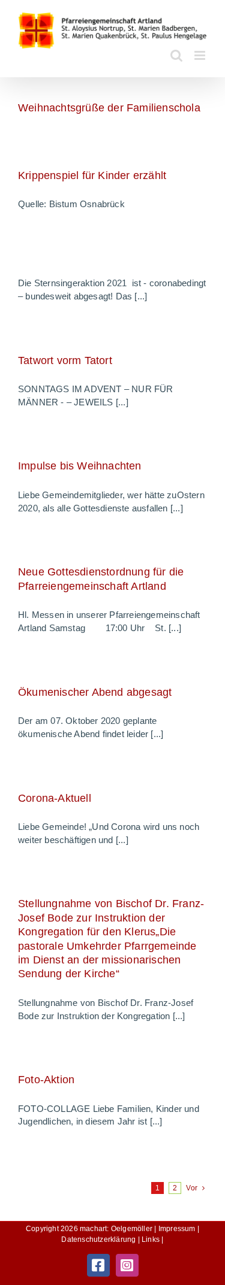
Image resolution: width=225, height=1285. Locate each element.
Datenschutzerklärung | (101, 1239)
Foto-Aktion (46, 1080)
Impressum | (178, 1229)
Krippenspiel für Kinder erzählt (92, 175)
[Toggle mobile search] (176, 55)
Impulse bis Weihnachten (80, 466)
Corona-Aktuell (54, 798)
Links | (152, 1239)
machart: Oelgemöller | (119, 1229)
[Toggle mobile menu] (200, 55)
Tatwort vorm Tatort (65, 360)
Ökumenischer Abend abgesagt (95, 692)
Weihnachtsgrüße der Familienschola (109, 108)
